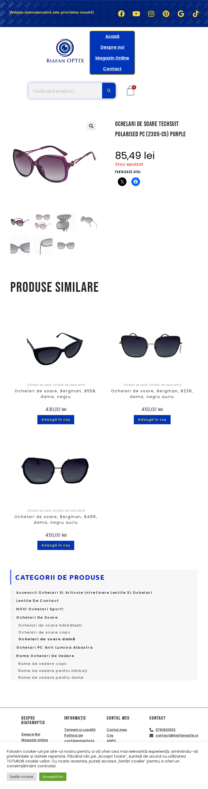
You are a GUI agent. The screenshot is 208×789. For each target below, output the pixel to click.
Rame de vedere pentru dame (51, 677)
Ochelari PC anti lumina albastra (54, 647)
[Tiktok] (196, 13)
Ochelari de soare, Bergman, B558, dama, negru (56, 393)
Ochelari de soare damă (69, 384)
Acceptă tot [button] (53, 776)
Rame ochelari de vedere (45, 655)
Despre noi (112, 47)
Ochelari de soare (39, 384)
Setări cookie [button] (21, 776)
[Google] (181, 13)
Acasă (112, 36)
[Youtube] (136, 13)
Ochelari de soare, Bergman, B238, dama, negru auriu (152, 393)
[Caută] (109, 90)
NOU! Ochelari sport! (40, 609)
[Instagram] (151, 13)
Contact (112, 69)
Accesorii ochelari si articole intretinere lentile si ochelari (84, 592)
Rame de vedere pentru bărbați (52, 670)
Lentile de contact (37, 600)
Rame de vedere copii (42, 663)
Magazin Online (112, 58)
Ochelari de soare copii (44, 632)
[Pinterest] (166, 13)
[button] (91, 126)
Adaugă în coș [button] (55, 419)
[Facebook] (121, 13)
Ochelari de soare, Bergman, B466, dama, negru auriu (56, 519)
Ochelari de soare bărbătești (50, 625)
